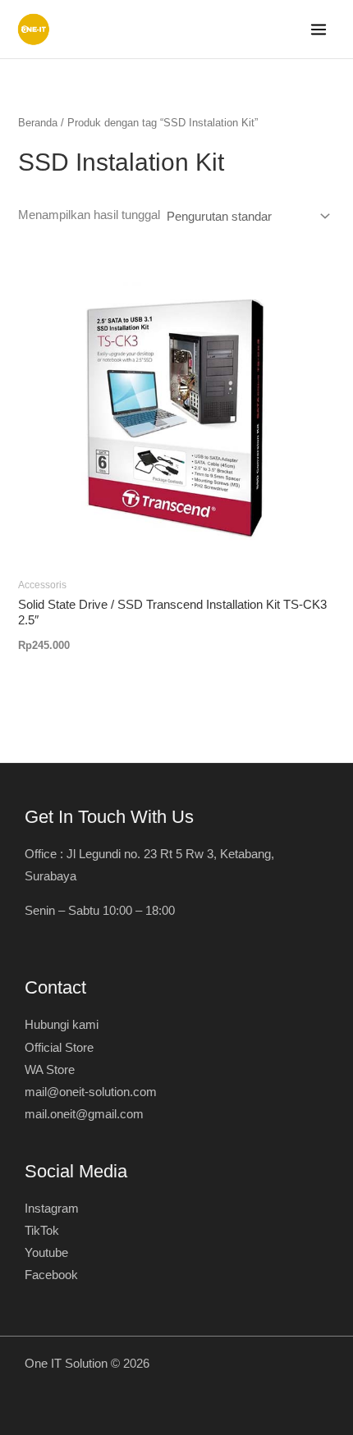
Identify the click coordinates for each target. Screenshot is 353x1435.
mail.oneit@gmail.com (84, 1114)
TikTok (42, 1230)
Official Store (59, 1047)
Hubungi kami (62, 1024)
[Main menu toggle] (318, 29)
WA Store (50, 1069)
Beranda (37, 123)
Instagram (52, 1208)
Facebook (51, 1275)
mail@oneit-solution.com (91, 1092)
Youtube (46, 1252)
